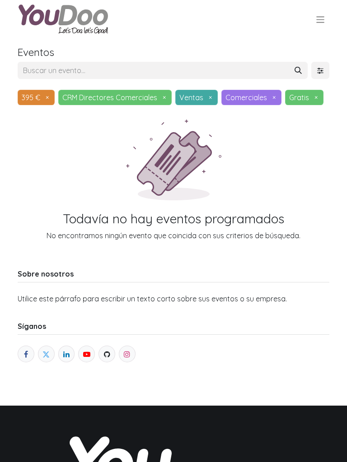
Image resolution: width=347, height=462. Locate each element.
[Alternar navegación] (320, 19)
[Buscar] (298, 70)
